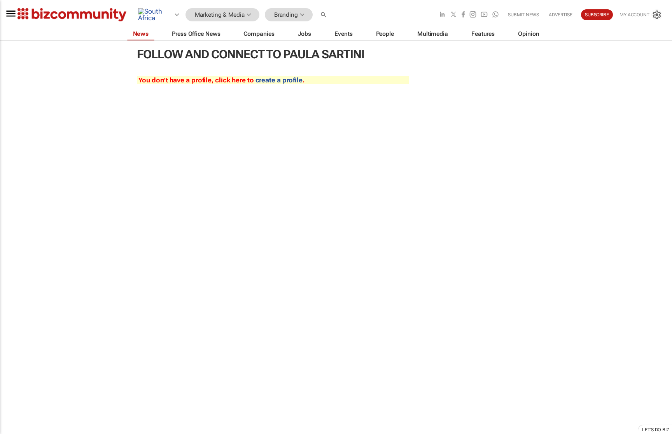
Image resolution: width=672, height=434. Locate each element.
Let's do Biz (655, 429)
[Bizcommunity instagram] (473, 15)
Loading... (15, 363)
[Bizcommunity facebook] (463, 15)
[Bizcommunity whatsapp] (495, 15)
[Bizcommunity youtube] (484, 15)
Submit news (523, 14)
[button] (324, 15)
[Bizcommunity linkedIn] (442, 15)
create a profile (279, 80)
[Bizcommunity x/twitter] (453, 15)
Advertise (560, 14)
